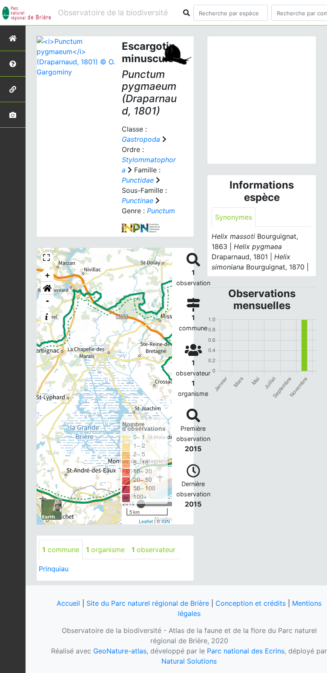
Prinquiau (54, 568)
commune (60, 549)
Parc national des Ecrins (245, 651)
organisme (105, 549)
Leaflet (146, 521)
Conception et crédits (250, 603)
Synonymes (233, 217)
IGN (165, 521)
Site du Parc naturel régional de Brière (147, 603)
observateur (153, 549)
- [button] (47, 300)
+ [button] (47, 275)
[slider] (141, 504)
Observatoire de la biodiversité (113, 12)
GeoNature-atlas (119, 651)
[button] (47, 288)
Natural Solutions (189, 661)
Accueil (68, 603)
